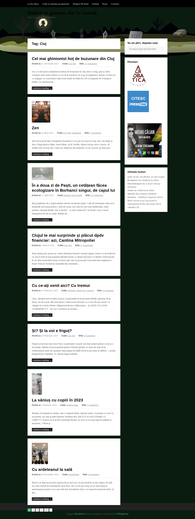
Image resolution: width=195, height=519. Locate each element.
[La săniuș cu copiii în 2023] (74, 384)
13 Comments (97, 195)
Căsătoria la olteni (150, 180)
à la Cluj (72, 63)
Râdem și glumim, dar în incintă (62, 13)
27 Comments (86, 245)
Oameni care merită (73, 195)
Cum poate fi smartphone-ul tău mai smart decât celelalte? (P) (144, 204)
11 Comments (91, 63)
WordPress (79, 513)
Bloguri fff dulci (81, 4)
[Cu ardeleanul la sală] (74, 453)
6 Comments (89, 335)
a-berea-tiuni (72, 405)
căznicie (71, 290)
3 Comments (95, 133)
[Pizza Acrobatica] (138, 85)
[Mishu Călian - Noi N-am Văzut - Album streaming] (144, 156)
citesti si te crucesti (85, 290)
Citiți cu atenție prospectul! (55, 4)
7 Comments (92, 405)
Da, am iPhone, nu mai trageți (150, 176)
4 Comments (108, 290)
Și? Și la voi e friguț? (52, 330)
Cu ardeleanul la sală (52, 469)
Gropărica (76, 133)
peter (129, 176)
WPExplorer (122, 513)
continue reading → (42, 88)
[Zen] (74, 112)
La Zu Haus (33, 4)
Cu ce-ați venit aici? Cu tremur (61, 285)
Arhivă (95, 4)
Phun (104, 4)
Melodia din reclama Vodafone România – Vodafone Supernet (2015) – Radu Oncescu (145, 197)
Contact (115, 4)
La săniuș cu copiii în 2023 (57, 400)
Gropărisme (73, 474)
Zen (35, 128)
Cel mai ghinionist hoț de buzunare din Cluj (73, 58)
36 (46, 510)
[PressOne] (138, 111)
